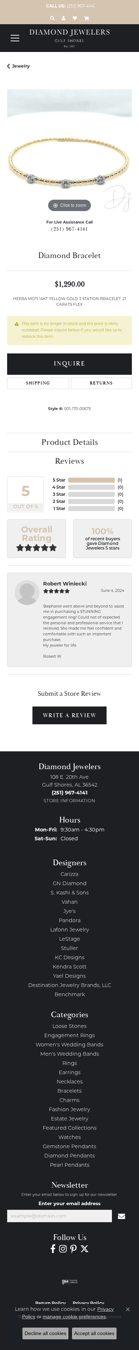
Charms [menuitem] (69, 1100)
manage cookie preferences (74, 1316)
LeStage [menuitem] (69, 939)
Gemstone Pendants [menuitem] (69, 1147)
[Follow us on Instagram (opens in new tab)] (63, 1249)
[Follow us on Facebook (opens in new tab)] (53, 1249)
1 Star (59, 508)
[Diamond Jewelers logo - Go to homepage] (70, 38)
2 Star (59, 501)
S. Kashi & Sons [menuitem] (70, 893)
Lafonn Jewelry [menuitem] (69, 930)
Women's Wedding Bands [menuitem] (69, 1045)
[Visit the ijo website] (70, 1281)
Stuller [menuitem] (69, 948)
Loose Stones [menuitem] (69, 1026)
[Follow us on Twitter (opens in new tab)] (84, 1249)
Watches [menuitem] (69, 1137)
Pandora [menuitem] (70, 921)
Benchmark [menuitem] (70, 995)
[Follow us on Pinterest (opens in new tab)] (73, 1249)
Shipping (38, 383)
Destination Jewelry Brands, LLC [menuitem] (69, 985)
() (120, 480)
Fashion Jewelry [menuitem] (69, 1110)
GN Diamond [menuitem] (70, 884)
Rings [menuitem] (69, 1063)
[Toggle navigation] (15, 38)
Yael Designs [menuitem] (69, 976)
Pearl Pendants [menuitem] (69, 1165)
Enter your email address (69, 1203)
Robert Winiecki (65, 584)
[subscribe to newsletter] (122, 1216)
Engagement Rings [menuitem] (69, 1036)
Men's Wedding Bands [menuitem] (69, 1054)
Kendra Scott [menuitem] (70, 967)
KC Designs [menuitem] (69, 958)
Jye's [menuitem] (69, 911)
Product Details (69, 442)
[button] (52, 18)
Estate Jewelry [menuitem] (69, 1119)
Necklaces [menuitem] (70, 1082)
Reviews (69, 461)
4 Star (58, 487)
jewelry (21, 66)
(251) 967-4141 (69, 229)
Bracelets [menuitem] (69, 1091)
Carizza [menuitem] (69, 874)
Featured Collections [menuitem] (70, 1128)
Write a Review (69, 715)
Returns (101, 383)
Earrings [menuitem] (70, 1073)
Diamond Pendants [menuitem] (69, 1156)
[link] (69, 6)
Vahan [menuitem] (70, 902)
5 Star (59, 480)
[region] (69, 151)
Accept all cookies (94, 1333)
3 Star (59, 494)
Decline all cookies (45, 1333)
